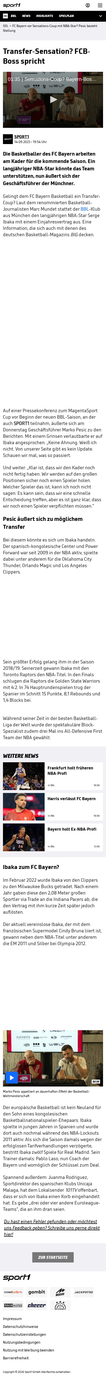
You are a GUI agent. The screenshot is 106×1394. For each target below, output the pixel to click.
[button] (53, 99)
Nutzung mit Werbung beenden (28, 1350)
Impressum (12, 1318)
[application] (53, 100)
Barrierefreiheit (16, 1358)
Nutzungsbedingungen (21, 1342)
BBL (85, 209)
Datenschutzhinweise (20, 1326)
